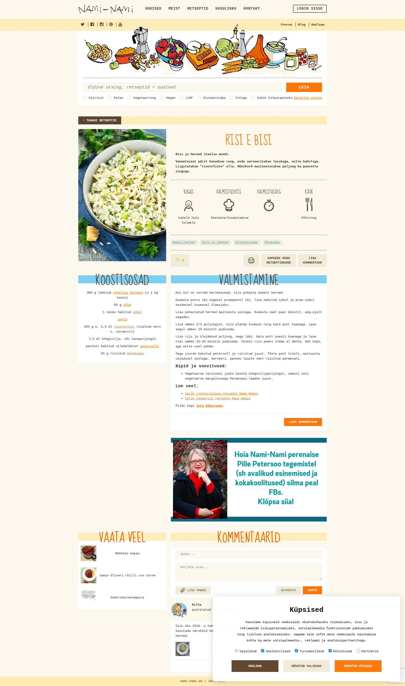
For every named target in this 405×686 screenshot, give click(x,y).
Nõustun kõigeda (358, 666)
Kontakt (252, 9)
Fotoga (241, 98)
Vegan (170, 98)
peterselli (149, 346)
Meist (174, 9)
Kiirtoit (96, 98)
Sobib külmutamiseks (274, 98)
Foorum (286, 25)
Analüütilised (278, 651)
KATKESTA (288, 590)
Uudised (153, 9)
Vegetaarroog (144, 98)
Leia (304, 87)
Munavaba (272, 242)
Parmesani (135, 353)
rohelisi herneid (128, 293)
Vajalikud (248, 651)
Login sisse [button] (310, 9)
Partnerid (369, 651)
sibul (137, 312)
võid (127, 305)
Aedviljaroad (183, 242)
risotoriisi (124, 327)
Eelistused (342, 651)
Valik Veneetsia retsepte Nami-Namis (218, 398)
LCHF (189, 98)
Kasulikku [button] (225, 9)
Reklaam (317, 25)
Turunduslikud (312, 651)
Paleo (118, 98)
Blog (301, 25)
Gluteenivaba (214, 98)
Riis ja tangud (215, 242)
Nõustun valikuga (307, 666)
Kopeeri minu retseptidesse (278, 260)
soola (122, 319)
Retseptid (197, 9)
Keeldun (255, 666)
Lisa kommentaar (312, 260)
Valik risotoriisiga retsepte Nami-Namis (221, 393)
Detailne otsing (308, 98)
